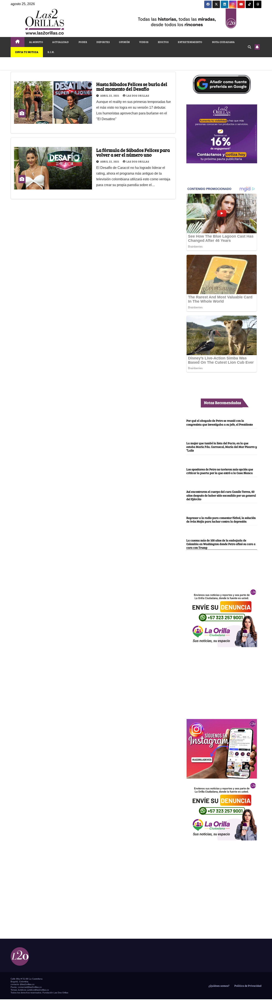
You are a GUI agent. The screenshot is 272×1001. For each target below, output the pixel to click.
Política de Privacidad (247, 986)
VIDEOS (144, 42)
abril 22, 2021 (110, 95)
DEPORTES (103, 42)
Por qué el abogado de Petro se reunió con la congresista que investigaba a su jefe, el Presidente (219, 422)
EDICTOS (163, 42)
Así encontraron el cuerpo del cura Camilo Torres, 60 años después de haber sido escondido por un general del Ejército (221, 495)
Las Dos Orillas (137, 95)
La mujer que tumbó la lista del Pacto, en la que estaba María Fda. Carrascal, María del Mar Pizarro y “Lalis (221, 447)
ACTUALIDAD (60, 42)
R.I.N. (51, 52)
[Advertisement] (222, 680)
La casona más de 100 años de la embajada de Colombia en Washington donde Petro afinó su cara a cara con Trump (220, 544)
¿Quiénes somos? (219, 986)
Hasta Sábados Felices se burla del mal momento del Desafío (131, 86)
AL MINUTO (36, 42)
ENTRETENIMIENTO (190, 42)
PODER (82, 42)
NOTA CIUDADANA (223, 42)
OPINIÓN (124, 42)
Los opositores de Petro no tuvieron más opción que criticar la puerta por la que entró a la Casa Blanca (219, 471)
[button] (249, 47)
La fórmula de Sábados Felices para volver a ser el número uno (133, 152)
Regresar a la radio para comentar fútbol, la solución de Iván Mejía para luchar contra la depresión (221, 519)
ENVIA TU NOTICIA (26, 52)
